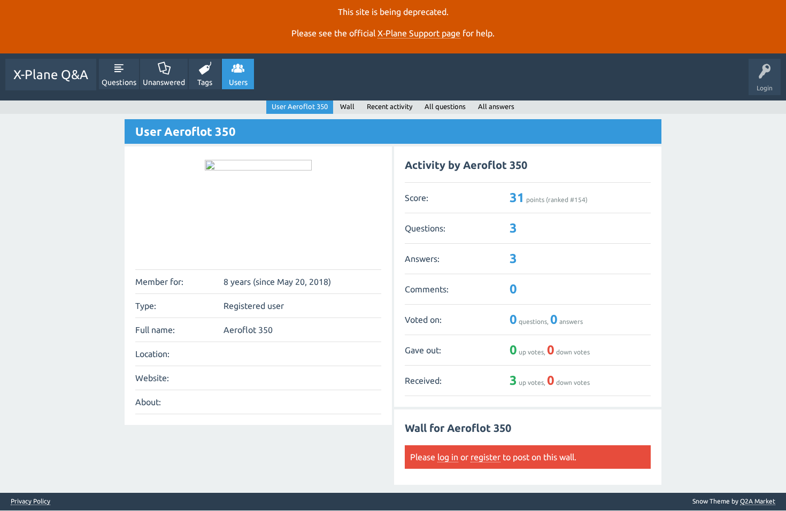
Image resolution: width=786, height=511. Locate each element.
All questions (445, 106)
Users (238, 82)
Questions (119, 82)
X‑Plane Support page (418, 33)
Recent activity (389, 106)
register (485, 457)
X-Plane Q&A (50, 74)
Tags (204, 82)
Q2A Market (757, 501)
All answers (496, 106)
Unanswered (164, 82)
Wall (347, 106)
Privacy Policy (30, 501)
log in (447, 457)
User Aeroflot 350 (300, 106)
